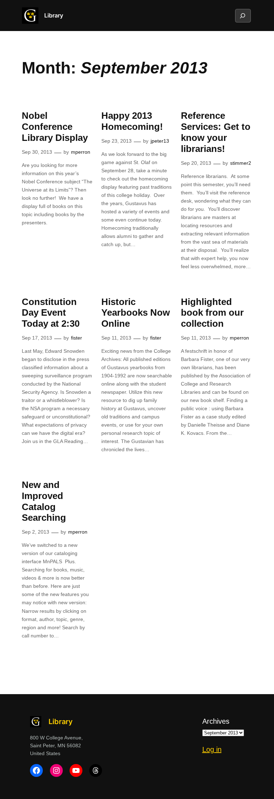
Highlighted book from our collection (212, 313)
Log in (212, 749)
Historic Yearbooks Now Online (135, 313)
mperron (80, 152)
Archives (215, 721)
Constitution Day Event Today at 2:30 (51, 313)
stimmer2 (240, 163)
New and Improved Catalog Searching (44, 501)
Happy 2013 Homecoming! (132, 121)
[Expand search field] (242, 15)
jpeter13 (160, 141)
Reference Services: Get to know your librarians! (215, 132)
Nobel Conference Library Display (55, 127)
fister (76, 338)
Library (53, 15)
